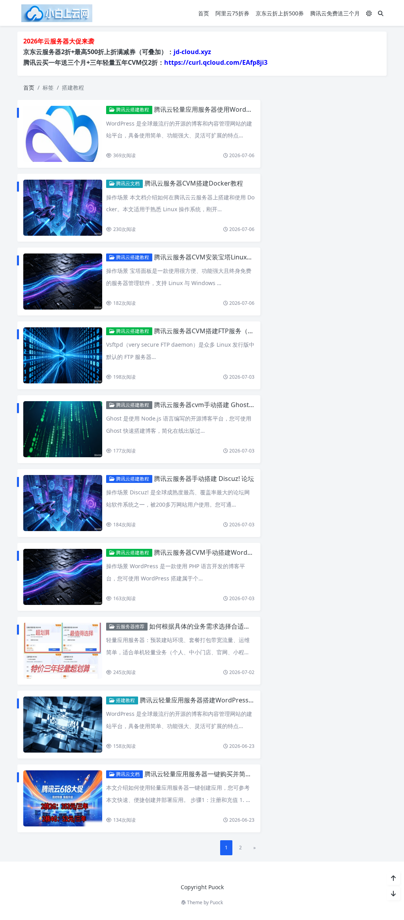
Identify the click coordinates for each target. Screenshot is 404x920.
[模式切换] (369, 13)
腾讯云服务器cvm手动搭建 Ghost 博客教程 (215, 404)
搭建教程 (125, 700)
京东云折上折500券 (280, 13)
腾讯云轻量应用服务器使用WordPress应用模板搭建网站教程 (240, 109)
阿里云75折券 (232, 13)
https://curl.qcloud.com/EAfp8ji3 (215, 62)
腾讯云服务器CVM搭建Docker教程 (193, 183)
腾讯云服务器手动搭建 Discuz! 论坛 (204, 478)
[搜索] (381, 13)
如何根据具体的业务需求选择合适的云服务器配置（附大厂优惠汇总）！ (250, 626)
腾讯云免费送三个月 (335, 13)
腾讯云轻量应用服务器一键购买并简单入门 (204, 774)
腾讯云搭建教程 (132, 109)
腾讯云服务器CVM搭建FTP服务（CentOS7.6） (219, 331)
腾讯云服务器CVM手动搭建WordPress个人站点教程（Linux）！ (245, 552)
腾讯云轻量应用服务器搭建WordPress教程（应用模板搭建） (226, 700)
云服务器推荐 (129, 626)
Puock (216, 902)
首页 (203, 13)
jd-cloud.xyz (192, 51)
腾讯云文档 (127, 183)
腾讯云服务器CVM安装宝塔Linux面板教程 (213, 257)
